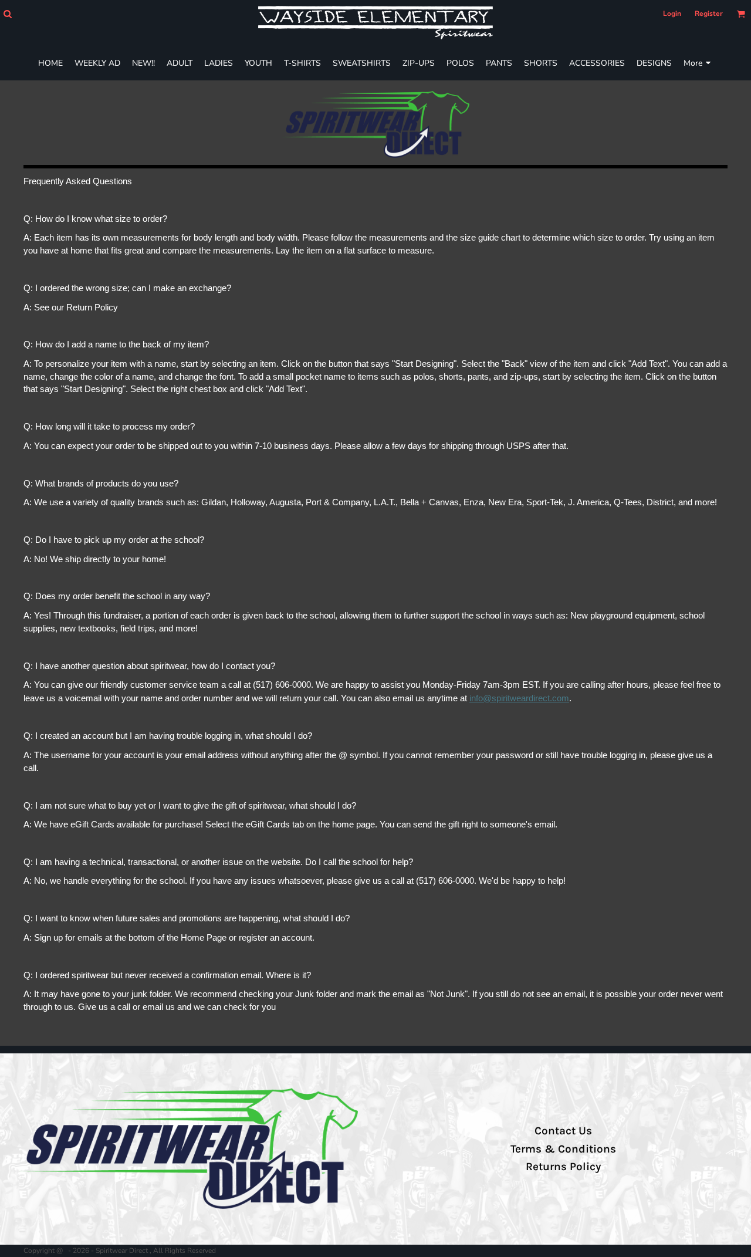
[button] (7, 13)
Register (709, 13)
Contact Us (563, 1130)
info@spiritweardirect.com (519, 698)
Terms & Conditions (563, 1149)
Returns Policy (563, 1166)
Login (672, 13)
